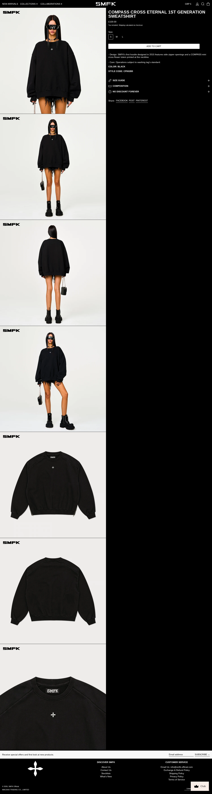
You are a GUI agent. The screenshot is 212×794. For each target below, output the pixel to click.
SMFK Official (14, 786)
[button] (202, 4)
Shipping (122, 25)
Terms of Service (176, 779)
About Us (106, 767)
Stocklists (106, 773)
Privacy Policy (176, 776)
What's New (106, 776)
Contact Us (106, 770)
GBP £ (188, 4)
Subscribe (201, 754)
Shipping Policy (176, 773)
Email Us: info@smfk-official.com (177, 767)
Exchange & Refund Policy (177, 770)
